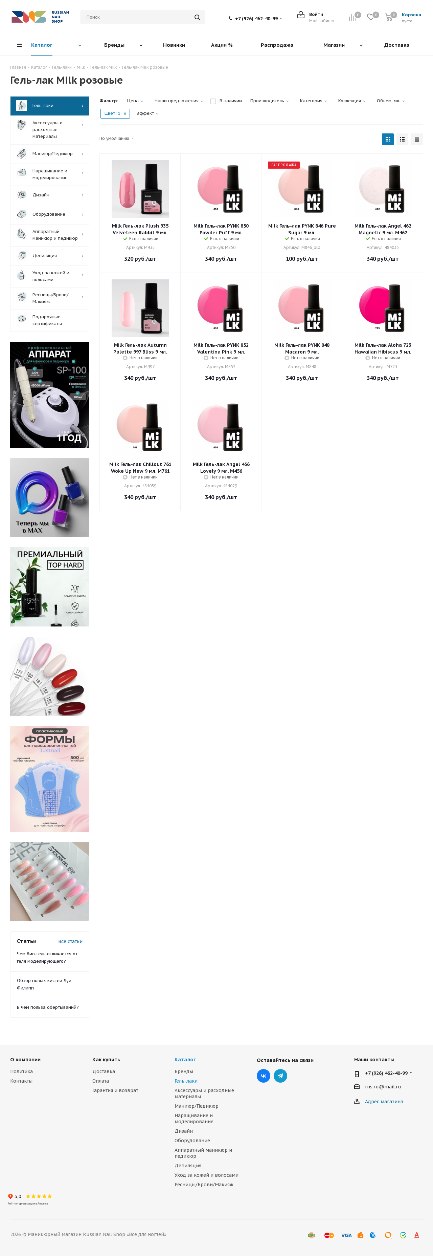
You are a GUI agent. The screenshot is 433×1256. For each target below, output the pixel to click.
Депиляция (188, 1166)
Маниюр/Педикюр (197, 1106)
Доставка (103, 1071)
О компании (25, 1059)
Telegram (280, 1076)
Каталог (185, 1059)
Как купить (106, 1059)
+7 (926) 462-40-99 (256, 19)
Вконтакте (263, 1076)
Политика (21, 1071)
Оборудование (192, 1140)
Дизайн (184, 1131)
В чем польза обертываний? (48, 1007)
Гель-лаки (186, 1081)
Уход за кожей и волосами (206, 1175)
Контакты (21, 1081)
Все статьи (70, 941)
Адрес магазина (384, 1102)
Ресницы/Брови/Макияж (204, 1185)
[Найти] (197, 17)
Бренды (184, 1071)
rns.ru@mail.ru (383, 1087)
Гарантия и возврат (115, 1090)
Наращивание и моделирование (194, 1118)
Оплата (100, 1081)
